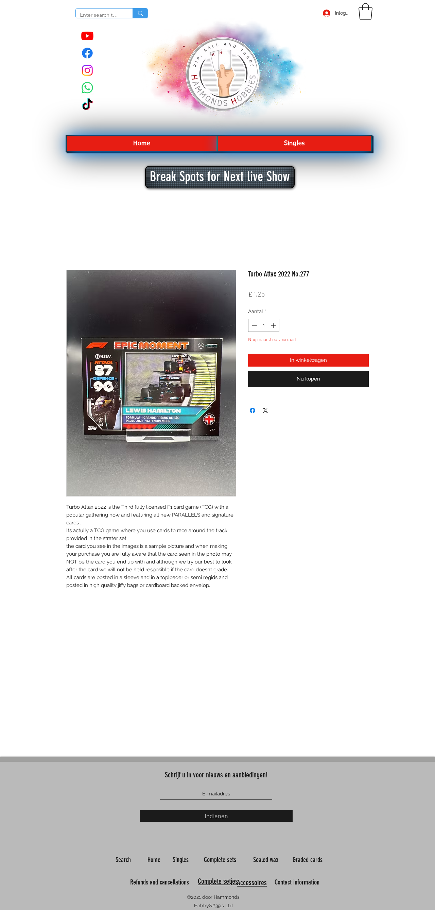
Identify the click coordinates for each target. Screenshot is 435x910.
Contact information (298, 882)
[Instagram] (87, 70)
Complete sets (221, 860)
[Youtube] (87, 36)
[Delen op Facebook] (252, 410)
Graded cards (308, 860)
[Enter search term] (140, 13)
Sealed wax (266, 860)
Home (154, 860)
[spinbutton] (263, 325)
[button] (365, 11)
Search (124, 860)
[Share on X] (265, 410)
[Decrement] (253, 325)
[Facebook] (87, 53)
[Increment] (274, 325)
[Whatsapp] (87, 88)
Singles (181, 860)
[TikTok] (87, 105)
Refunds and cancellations (159, 882)
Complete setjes (218, 881)
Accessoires (252, 882)
